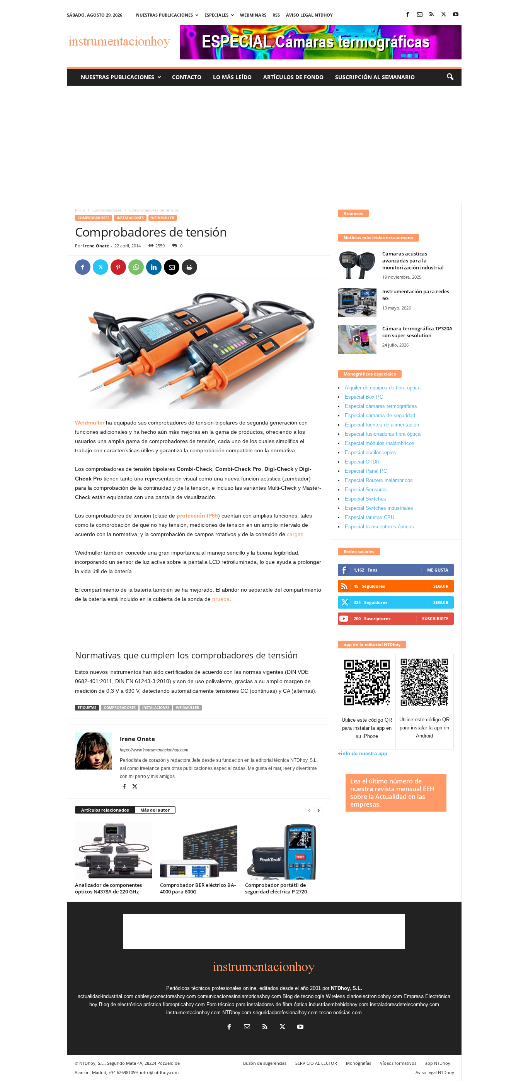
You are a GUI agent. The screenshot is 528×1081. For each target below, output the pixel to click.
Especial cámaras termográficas (381, 406)
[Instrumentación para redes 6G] (357, 302)
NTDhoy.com (236, 1012)
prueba (221, 599)
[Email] (171, 267)
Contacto (186, 77)
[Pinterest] (118, 267)
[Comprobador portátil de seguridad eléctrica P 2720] (283, 851)
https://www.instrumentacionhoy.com (154, 750)
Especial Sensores (366, 489)
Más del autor (155, 810)
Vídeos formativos (398, 1063)
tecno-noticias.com (340, 1012)
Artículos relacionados (105, 810)
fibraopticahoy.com (184, 1004)
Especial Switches (365, 499)
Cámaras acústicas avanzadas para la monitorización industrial (413, 260)
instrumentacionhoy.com (193, 1012)
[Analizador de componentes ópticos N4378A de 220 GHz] (113, 851)
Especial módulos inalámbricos (379, 443)
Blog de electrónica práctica (130, 1004)
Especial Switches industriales (379, 508)
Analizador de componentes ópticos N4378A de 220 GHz (108, 888)
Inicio (80, 210)
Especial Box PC (364, 397)
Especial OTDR (362, 462)
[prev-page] (309, 810)
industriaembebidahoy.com (338, 1004)
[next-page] (318, 810)
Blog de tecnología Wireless (314, 996)
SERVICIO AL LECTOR (316, 1063)
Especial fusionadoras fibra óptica (383, 434)
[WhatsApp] (136, 267)
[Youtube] (455, 14)
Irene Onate (96, 246)
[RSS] (431, 14)
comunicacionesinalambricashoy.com (239, 996)
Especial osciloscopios (370, 452)
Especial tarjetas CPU (369, 517)
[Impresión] (189, 267)
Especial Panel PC (366, 471)
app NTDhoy (437, 1063)
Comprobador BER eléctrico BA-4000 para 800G (198, 888)
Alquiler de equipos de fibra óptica (383, 388)
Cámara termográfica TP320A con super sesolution (417, 332)
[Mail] (419, 14)
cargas (295, 534)
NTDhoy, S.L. (346, 988)
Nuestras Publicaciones (117, 77)
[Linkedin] (154, 267)
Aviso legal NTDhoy (309, 15)
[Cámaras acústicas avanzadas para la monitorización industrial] (357, 264)
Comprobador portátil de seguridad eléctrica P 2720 (276, 888)
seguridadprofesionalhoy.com (285, 1012)
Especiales (216, 15)
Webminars (253, 15)
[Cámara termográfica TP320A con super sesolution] (357, 339)
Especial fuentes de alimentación (382, 425)
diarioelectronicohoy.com (374, 996)
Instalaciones (130, 217)
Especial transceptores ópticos (379, 527)
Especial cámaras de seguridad (380, 415)
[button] (449, 77)
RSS (276, 15)
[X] (443, 14)
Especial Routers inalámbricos (379, 480)
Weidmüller (162, 217)
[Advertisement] (264, 144)
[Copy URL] (207, 267)
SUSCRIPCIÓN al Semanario (375, 77)
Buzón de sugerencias (264, 1063)
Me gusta (437, 570)
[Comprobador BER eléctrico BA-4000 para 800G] (198, 851)
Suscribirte (435, 618)
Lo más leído (232, 77)
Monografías (358, 1063)
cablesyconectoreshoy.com (165, 996)
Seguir (440, 586)
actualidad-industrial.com (105, 996)
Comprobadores (107, 210)
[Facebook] (407, 14)
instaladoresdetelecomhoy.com (404, 1004)
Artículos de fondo (293, 77)
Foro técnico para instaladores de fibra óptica (256, 1004)
